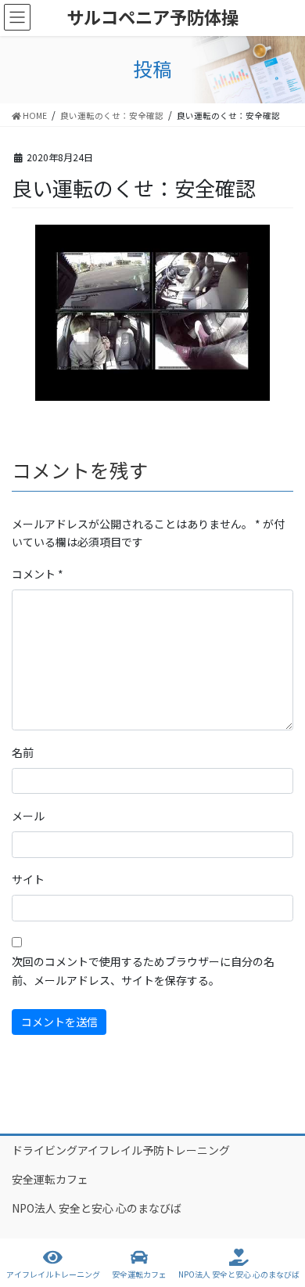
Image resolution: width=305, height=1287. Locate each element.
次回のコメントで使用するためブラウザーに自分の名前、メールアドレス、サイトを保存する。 (143, 971)
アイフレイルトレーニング (53, 1273)
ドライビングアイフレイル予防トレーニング (121, 1150)
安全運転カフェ (50, 1179)
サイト (28, 879)
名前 (23, 752)
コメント (37, 574)
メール (28, 816)
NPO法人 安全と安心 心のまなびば (96, 1208)
